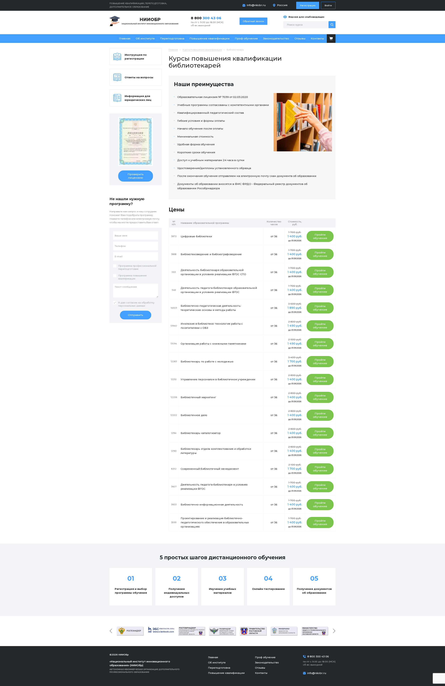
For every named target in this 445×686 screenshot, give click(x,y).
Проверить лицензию (136, 176)
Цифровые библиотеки (196, 236)
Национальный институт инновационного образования (150, 21)
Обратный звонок (253, 21)
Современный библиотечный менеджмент (210, 468)
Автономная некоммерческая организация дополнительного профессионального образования (145, 666)
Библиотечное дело (194, 415)
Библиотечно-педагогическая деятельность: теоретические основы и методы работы (211, 308)
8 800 (206, 18)
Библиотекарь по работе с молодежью (207, 361)
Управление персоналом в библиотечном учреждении (218, 379)
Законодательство (276, 38)
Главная (125, 38)
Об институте (145, 38)
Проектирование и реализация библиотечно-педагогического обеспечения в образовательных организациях (215, 522)
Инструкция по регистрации (136, 56)
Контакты (317, 38)
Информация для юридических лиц (138, 98)
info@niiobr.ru (256, 5)
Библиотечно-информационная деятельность (212, 504)
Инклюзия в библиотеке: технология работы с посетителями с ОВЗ (212, 325)
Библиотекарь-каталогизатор (201, 433)
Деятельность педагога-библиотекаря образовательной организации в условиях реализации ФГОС (219, 290)
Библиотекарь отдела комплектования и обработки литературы (216, 451)
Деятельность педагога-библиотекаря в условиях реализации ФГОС (214, 486)
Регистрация (307, 5)
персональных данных (131, 305)
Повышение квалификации (209, 38)
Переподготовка (172, 38)
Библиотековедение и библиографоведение (211, 254)
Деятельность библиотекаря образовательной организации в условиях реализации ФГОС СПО (213, 272)
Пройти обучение (320, 236)
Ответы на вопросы (139, 77)
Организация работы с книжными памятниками (213, 343)
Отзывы (300, 38)
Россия (282, 5)
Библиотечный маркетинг (198, 397)
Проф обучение (246, 38)
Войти (328, 5)
